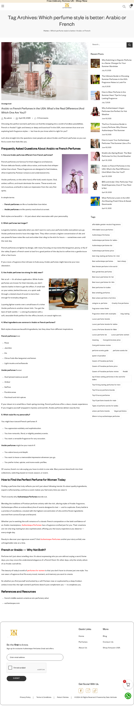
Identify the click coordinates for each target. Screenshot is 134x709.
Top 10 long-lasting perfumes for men (106, 385)
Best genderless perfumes (102, 272)
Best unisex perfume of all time (104, 298)
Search (129, 45)
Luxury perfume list (99, 335)
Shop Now (81, 1)
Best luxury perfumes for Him (103, 282)
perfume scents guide (100, 351)
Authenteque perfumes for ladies (104, 240)
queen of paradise (99, 356)
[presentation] (26, 668)
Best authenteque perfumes (102, 261)
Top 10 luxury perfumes (101, 396)
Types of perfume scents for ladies (105, 406)
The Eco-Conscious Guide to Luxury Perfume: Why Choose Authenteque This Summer (114, 127)
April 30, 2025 (24, 118)
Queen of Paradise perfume (102, 361)
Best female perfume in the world (104, 267)
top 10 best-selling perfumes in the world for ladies (108, 378)
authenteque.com (12, 604)
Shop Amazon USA (111, 648)
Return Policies (63, 697)
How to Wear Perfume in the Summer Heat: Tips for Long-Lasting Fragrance (114, 95)
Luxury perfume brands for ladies (104, 324)
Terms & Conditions (43, 697)
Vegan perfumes (120, 411)
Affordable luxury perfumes (102, 230)
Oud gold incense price (112, 340)
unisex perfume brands (101, 411)
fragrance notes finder (100, 309)
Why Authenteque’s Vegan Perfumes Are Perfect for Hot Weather (114, 111)
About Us (83, 648)
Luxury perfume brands (101, 319)
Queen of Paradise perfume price (105, 366)
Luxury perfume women (120, 335)
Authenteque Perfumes (32, 525)
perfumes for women (36, 571)
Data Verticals (111, 697)
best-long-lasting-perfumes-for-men (106, 256)
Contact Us (108, 642)
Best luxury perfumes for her (103, 277)
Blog (105, 636)
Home (46, 31)
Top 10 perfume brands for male (104, 401)
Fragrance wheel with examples (104, 314)
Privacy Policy (25, 697)
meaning (95, 340)
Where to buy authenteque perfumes (106, 417)
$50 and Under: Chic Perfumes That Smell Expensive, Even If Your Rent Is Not (117, 185)
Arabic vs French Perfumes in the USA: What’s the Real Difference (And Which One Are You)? (116, 169)
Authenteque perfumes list (102, 246)
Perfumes (83, 642)
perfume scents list (120, 351)
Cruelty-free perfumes (120, 303)
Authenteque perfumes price (103, 251)
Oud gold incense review (101, 345)
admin (9, 118)
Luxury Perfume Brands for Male (104, 330)
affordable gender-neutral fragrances (106, 225)
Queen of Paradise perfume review (105, 372)
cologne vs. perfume (99, 303)
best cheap (122, 261)
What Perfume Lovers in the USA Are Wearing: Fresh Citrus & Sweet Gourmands (116, 201)
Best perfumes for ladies (101, 288)
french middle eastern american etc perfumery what (26, 598)
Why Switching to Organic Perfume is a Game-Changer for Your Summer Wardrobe (117, 63)
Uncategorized (6, 104)
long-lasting (125, 314)
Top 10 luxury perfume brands (103, 390)
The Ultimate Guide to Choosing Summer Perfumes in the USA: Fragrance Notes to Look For (115, 79)
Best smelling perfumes (101, 293)
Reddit (125, 372)
